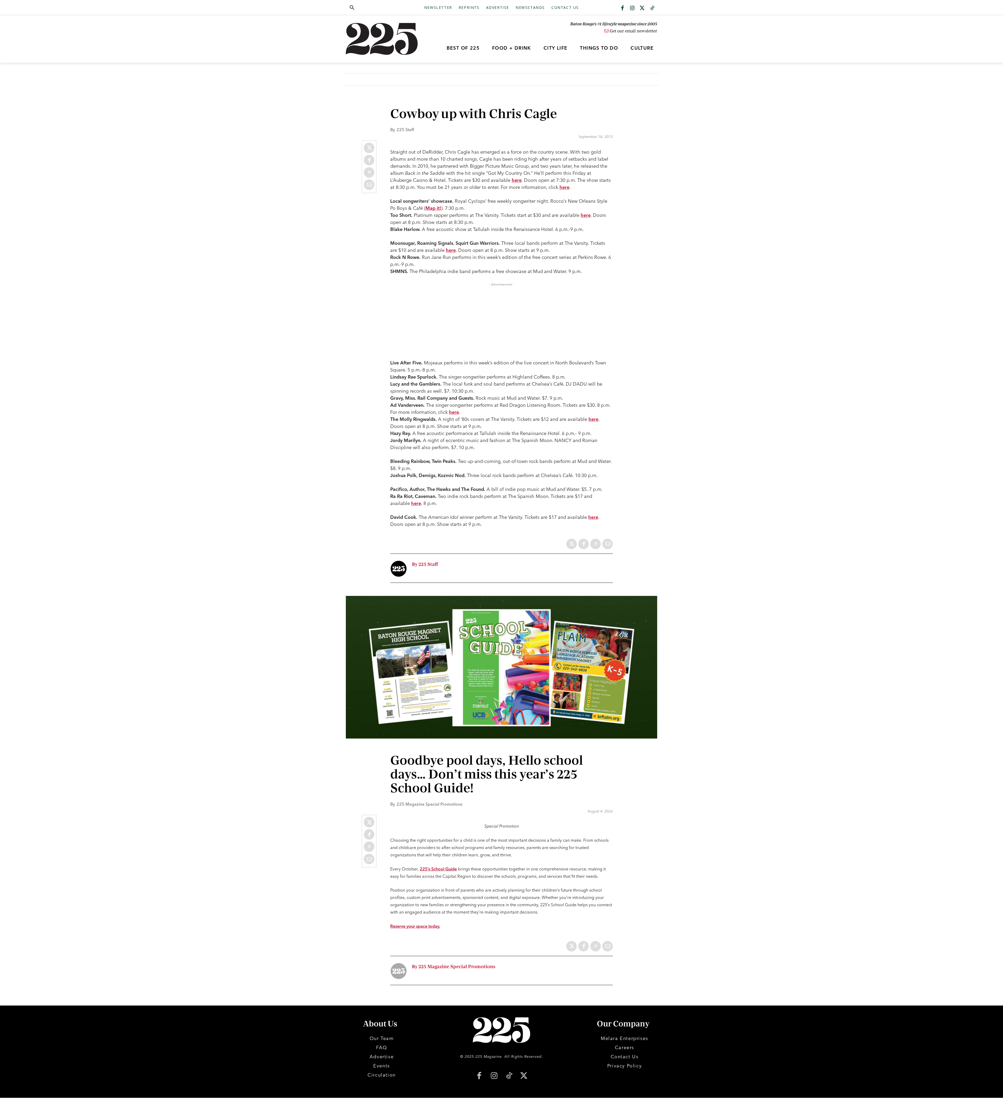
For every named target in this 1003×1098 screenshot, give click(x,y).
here (517, 180)
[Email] (369, 184)
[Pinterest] (369, 172)
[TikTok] (508, 1076)
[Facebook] (622, 8)
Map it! (433, 208)
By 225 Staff (425, 564)
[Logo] (385, 39)
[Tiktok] (652, 8)
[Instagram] (632, 8)
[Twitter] (642, 8)
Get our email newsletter (633, 31)
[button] (377, 8)
